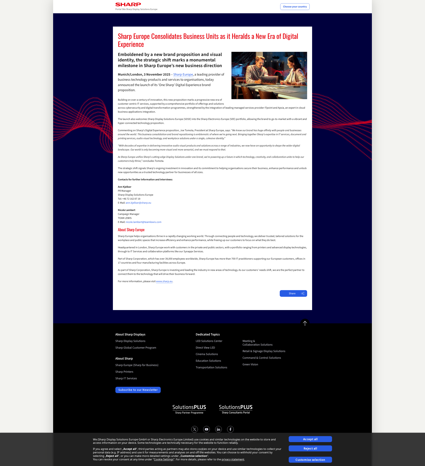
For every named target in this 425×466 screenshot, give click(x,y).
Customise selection (310, 460)
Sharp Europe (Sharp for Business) (136, 365)
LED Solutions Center (209, 341)
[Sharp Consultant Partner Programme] (235, 409)
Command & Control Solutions (262, 358)
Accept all (310, 439)
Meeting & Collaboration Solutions (258, 343)
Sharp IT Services (126, 378)
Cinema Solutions (207, 354)
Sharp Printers (124, 372)
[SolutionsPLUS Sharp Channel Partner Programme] (189, 409)
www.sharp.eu (164, 281)
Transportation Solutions (211, 367)
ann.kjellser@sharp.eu (138, 203)
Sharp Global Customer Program (135, 348)
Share (292, 293)
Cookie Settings (163, 459)
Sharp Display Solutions (130, 341)
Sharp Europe (183, 74)
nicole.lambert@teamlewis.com (143, 222)
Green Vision (250, 364)
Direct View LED (205, 348)
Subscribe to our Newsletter (138, 390)
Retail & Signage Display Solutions (264, 351)
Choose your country (295, 6)
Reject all (310, 448)
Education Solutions (208, 361)
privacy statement (233, 459)
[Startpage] (128, 4)
